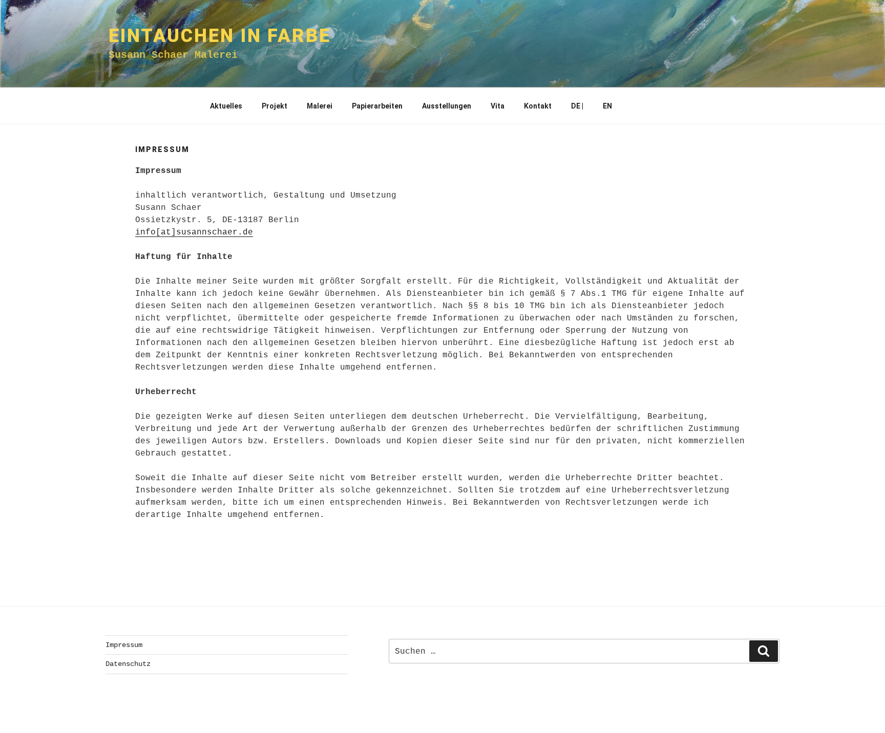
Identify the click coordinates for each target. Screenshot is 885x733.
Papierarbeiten (377, 106)
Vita (497, 106)
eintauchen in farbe (220, 36)
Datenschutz (128, 664)
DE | (577, 106)
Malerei (319, 106)
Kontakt (538, 106)
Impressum (124, 645)
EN (607, 106)
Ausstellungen (446, 106)
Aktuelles (226, 106)
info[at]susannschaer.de (194, 232)
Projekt (274, 106)
